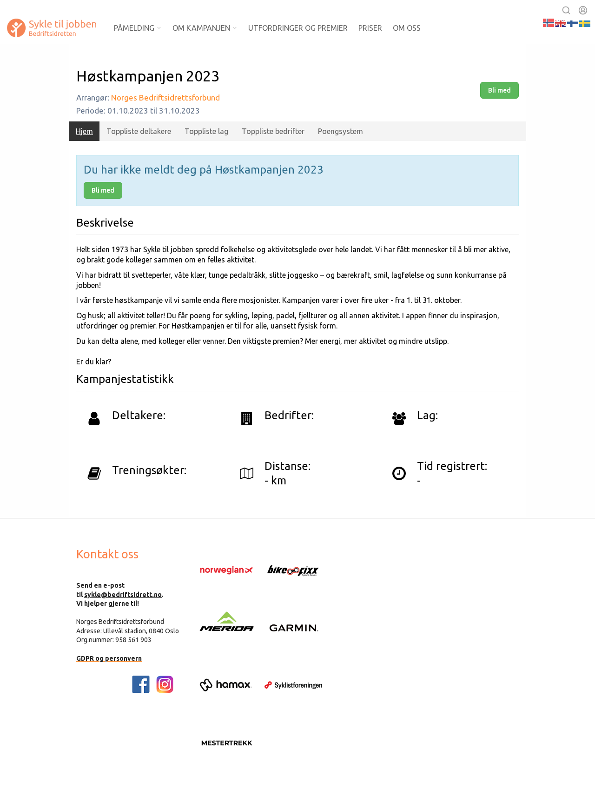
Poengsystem (340, 131)
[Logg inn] (583, 10)
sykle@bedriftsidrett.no (123, 594)
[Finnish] (573, 22)
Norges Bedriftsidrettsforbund (165, 97)
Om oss (407, 28)
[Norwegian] (549, 22)
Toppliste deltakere (138, 131)
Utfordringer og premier (298, 28)
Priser (370, 28)
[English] (561, 22)
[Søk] (566, 10)
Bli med (499, 90)
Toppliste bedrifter (273, 131)
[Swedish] (585, 22)
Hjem (84, 131)
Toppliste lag (206, 131)
